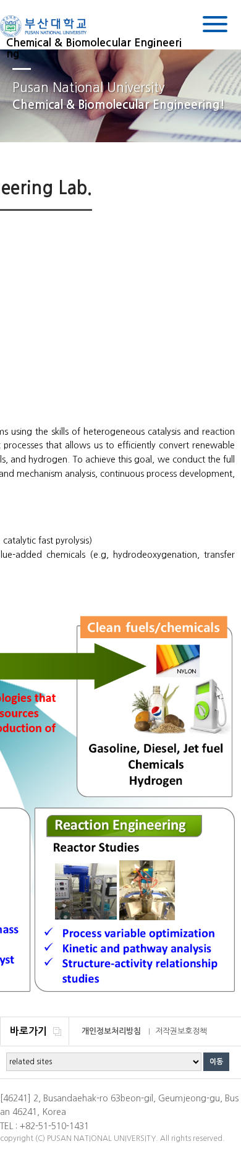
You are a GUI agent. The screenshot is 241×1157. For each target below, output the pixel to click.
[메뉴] (215, 26)
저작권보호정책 (181, 1031)
